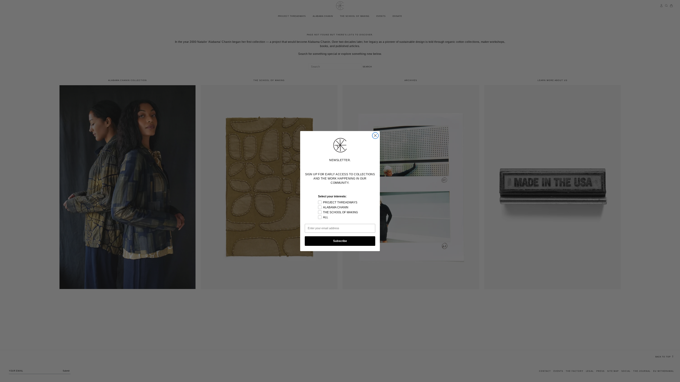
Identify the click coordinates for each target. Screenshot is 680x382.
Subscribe (340, 240)
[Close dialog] (375, 135)
